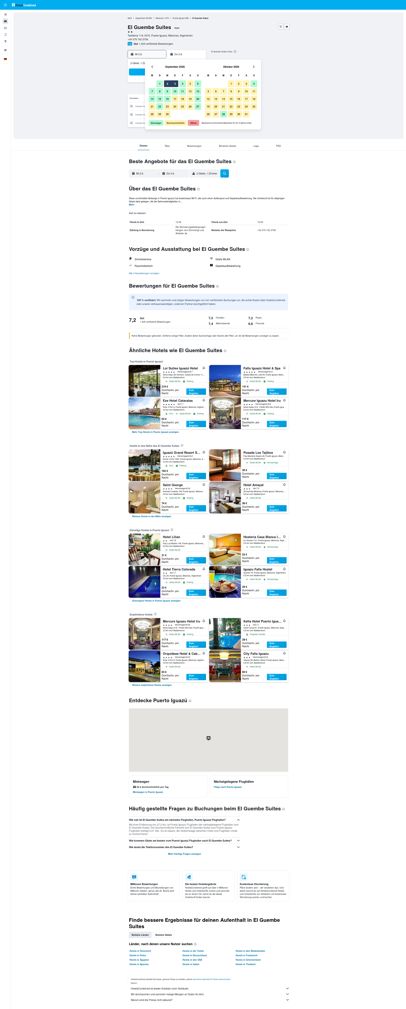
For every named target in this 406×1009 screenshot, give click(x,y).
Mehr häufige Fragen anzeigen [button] (184, 853)
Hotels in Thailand (245, 964)
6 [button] (198, 83)
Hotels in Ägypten (139, 959)
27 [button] (197, 106)
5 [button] (190, 83)
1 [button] (159, 83)
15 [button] (159, 99)
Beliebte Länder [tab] (140, 934)
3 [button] (175, 83)
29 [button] (159, 114)
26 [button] (190, 106)
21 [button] (152, 106)
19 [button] (190, 99)
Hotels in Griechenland (248, 959)
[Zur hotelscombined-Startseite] (23, 4)
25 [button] (182, 106)
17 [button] (175, 99)
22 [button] (159, 106)
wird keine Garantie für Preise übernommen (211, 979)
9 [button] (167, 91)
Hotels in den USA (192, 959)
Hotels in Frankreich (247, 955)
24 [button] (175, 106)
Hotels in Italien (191, 964)
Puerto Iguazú (179, 18)
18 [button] (182, 99)
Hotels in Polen (138, 955)
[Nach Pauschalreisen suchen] (5, 34)
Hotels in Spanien (139, 964)
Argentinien (140, 18)
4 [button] (182, 83)
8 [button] (159, 91)
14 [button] (152, 99)
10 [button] (175, 91)
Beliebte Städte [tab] (163, 934)
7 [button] (152, 91)
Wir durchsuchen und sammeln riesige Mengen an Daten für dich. (167, 994)
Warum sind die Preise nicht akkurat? (152, 1000)
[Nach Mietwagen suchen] (5, 28)
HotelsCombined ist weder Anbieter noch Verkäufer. (160, 988)
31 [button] (246, 114)
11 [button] (182, 91)
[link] (155, 432)
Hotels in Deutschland (195, 955)
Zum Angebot (193, 391)
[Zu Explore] (5, 41)
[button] (5, 4)
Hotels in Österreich (140, 950)
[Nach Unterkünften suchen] (5, 21)
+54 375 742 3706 (138, 39)
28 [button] (152, 114)
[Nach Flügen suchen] (5, 14)
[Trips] (5, 50)
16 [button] (167, 99)
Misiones (160, 18)
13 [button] (197, 91)
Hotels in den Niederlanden (250, 950)
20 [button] (197, 99)
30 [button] (167, 114)
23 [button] (167, 106)
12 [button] (190, 91)
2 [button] (167, 83)
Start (130, 18)
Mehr (131, 204)
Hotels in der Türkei (193, 950)
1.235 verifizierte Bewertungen (156, 44)
